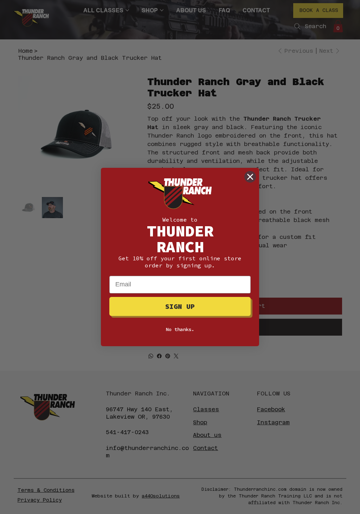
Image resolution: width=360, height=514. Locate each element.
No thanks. (180, 329)
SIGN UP (180, 306)
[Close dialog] (250, 177)
